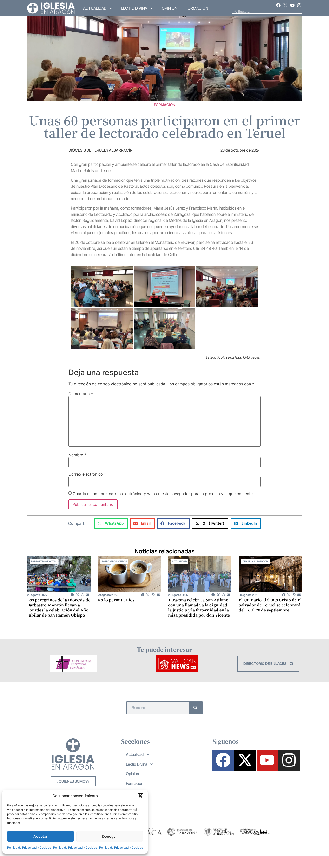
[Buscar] (195, 708)
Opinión (169, 8)
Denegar (109, 836)
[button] (140, 795)
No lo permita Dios (116, 600)
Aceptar (40, 836)
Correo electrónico (87, 474)
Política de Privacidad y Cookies (29, 847)
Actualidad (94, 8)
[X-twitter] (285, 5)
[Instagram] (299, 5)
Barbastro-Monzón (43, 561)
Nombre (77, 455)
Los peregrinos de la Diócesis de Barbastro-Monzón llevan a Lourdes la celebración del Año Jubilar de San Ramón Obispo (58, 607)
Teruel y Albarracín (255, 561)
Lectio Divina (134, 8)
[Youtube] (292, 5)
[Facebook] (278, 5)
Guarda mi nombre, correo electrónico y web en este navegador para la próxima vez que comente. (163, 494)
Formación (197, 8)
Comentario (80, 394)
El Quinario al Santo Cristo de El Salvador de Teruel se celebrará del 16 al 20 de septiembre (270, 605)
